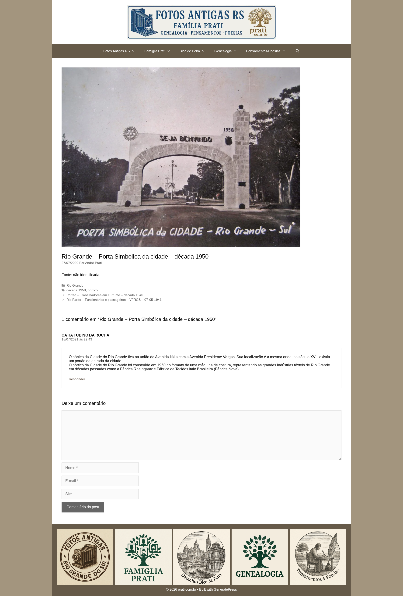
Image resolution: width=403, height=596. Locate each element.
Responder (77, 379)
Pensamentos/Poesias (263, 51)
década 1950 (76, 290)
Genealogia (223, 51)
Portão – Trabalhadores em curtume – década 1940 (104, 295)
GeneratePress (225, 589)
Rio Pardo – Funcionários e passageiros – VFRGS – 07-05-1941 (114, 300)
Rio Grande (74, 285)
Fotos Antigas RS (116, 51)
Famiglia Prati (154, 51)
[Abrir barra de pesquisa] (297, 51)
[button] (135, 51)
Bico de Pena (190, 51)
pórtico (93, 290)
